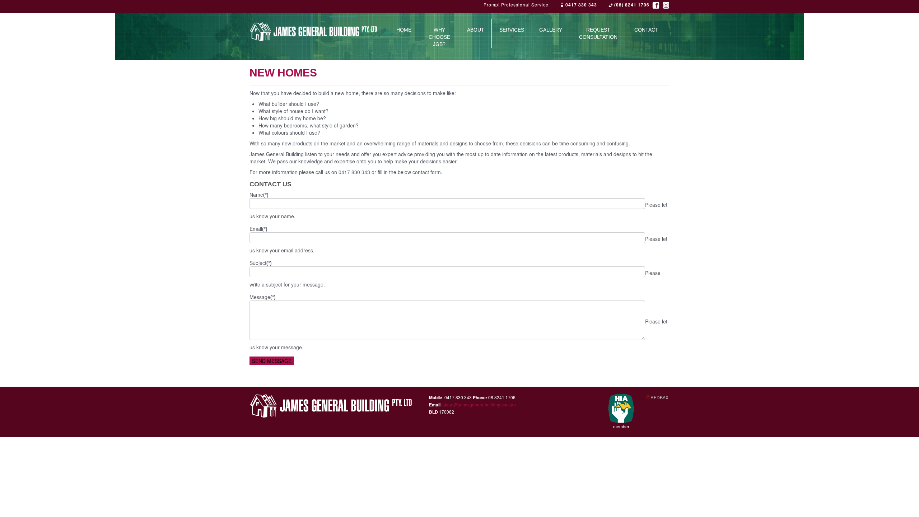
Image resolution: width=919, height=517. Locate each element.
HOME (403, 30)
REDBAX (659, 397)
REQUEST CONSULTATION (598, 33)
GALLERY (550, 30)
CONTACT (646, 30)
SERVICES (511, 30)
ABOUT (475, 30)
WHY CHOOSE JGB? (439, 37)
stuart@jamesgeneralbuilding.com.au (479, 404)
